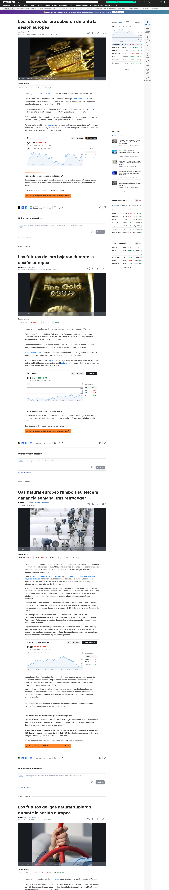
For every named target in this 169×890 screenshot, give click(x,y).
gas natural (54, 879)
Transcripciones (153, 8)
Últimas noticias (8, 8)
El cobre (62, 128)
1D (28, 148)
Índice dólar (115, 63)
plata (52, 360)
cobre (63, 363)
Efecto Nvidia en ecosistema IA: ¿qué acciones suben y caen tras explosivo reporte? (130, 162)
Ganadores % (126, 205)
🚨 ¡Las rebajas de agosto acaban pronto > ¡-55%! (121, 2)
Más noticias (126, 192)
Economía (90, 8)
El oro (91, 109)
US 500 (114, 50)
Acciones (137, 22)
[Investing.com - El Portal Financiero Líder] (11, 2)
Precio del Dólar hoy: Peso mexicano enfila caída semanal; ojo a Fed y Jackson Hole (129, 142)
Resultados (145, 8)
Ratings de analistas (134, 8)
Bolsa (54, 8)
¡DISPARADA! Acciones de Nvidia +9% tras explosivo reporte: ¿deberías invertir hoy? (130, 173)
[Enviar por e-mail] (55, 207)
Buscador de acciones (96, 5)
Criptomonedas (98, 8)
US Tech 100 (116, 53)
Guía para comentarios (24, 237)
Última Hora (34, 8)
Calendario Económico (81, 5)
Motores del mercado (120, 200)
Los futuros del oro (45, 93)
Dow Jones (115, 47)
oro (51, 329)
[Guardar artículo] (93, 33)
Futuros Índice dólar (35, 353)
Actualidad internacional (79, 8)
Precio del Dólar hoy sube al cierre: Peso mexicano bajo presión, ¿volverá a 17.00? (130, 183)
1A (41, 148)
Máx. (49, 148)
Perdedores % (136, 205)
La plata (51, 125)
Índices (121, 22)
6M (38, 148)
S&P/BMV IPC (116, 44)
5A (45, 148)
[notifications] (161, 2)
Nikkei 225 (115, 60)
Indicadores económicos (64, 8)
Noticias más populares (23, 8)
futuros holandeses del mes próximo (47, 576)
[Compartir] (88, 33)
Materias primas (128, 22)
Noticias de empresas (110, 8)
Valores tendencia (119, 243)
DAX (113, 57)
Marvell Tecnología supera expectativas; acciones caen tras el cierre (129, 152)
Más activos (115, 205)
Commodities (48, 8)
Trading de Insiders (122, 8)
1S (31, 148)
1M (35, 148)
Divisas (41, 8)
